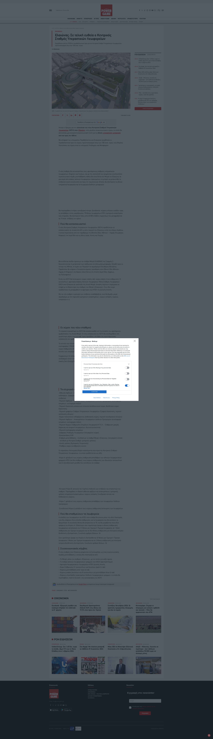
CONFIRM (94, 391)
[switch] (127, 368)
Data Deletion (97, 397)
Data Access (106, 397)
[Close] (135, 341)
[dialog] (106, 369)
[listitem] (106, 364)
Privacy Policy (116, 397)
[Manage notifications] (209, 735)
